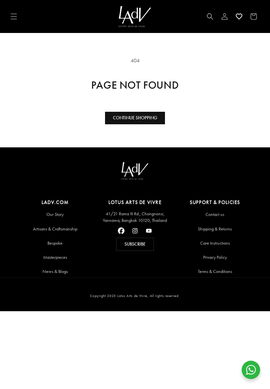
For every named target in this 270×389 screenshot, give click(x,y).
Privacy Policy (215, 257)
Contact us (214, 214)
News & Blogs (55, 271)
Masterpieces (55, 257)
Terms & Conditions (215, 271)
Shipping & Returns (215, 229)
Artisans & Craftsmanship (55, 229)
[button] (14, 16)
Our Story (55, 214)
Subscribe (135, 244)
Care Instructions (215, 243)
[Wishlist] (239, 16)
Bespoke (55, 243)
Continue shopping (135, 118)
